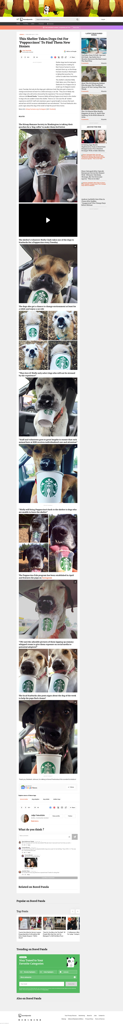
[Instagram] (22, 1020)
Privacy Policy (89, 1019)
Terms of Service (100, 1019)
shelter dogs (56, 799)
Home (18, 23)
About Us (89, 1015)
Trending (25, 23)
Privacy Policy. (46, 989)
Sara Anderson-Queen (28, 841)
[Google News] (40, 1020)
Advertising (82, 1015)
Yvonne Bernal (26, 847)
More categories (26, 977)
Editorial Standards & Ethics (75, 1019)
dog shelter (46, 799)
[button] (73, 911)
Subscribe (71, 984)
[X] (28, 1020)
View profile (56, 816)
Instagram (42, 109)
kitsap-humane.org (32, 109)
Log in (103, 19)
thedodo (52, 109)
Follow (70, 816)
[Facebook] (19, 1020)
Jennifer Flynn (26, 871)
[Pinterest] (25, 1020)
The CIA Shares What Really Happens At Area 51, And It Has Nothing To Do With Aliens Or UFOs (93, 114)
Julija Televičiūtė (26, 50)
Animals (21, 34)
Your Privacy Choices (71, 1015)
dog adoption (35, 799)
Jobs (95, 1015)
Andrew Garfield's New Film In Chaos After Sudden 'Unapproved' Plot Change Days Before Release (93, 202)
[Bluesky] (31, 1020)
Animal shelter (24, 799)
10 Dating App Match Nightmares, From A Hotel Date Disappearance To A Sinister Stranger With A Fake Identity (93, 148)
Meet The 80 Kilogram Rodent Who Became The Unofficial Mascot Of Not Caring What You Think (93, 86)
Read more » (35, 821)
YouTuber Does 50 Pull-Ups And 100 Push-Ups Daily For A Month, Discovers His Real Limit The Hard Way (93, 58)
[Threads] (34, 1020)
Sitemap (64, 1019)
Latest (32, 23)
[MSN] (37, 1020)
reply (29, 845)
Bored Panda (24, 1015)
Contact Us (102, 1015)
